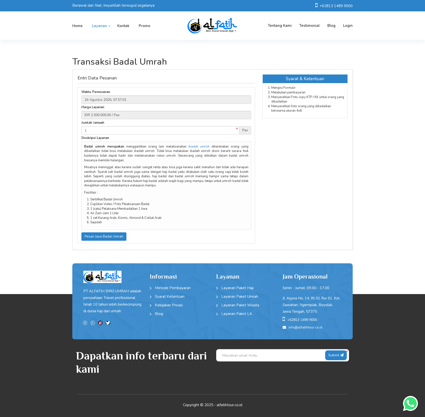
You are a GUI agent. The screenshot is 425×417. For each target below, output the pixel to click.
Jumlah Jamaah (92, 122)
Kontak (123, 25)
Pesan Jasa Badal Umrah (104, 236)
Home (77, 25)
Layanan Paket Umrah (239, 296)
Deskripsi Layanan (95, 138)
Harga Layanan (92, 107)
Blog (331, 25)
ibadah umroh (199, 146)
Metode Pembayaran (173, 287)
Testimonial (309, 25)
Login (348, 25)
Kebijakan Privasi (169, 305)
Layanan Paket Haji (237, 287)
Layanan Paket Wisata (240, 305)
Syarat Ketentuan (169, 296)
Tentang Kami (280, 25)
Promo (144, 25)
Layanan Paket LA (236, 313)
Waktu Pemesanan (95, 92)
